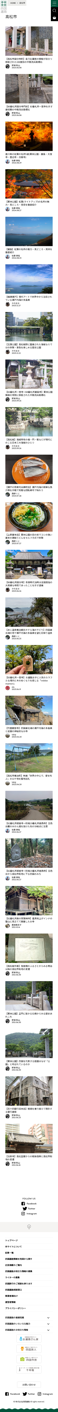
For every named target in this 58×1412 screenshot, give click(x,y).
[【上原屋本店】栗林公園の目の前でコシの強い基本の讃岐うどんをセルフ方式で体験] (29, 530)
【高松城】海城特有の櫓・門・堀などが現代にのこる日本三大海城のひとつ (28, 441)
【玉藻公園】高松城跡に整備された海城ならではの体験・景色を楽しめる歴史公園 (28, 346)
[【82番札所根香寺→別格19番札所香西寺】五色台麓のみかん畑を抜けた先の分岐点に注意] (29, 819)
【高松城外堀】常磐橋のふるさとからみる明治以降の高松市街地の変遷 (28, 967)
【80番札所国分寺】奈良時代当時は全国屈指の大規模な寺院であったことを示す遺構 (28, 584)
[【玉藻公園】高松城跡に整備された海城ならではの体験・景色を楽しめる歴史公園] (29, 340)
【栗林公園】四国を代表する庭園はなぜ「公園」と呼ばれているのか (27, 1063)
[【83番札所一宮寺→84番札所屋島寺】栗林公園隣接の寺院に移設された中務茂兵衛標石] (29, 388)
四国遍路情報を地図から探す (18, 1258)
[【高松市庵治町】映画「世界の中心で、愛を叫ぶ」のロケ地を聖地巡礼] (29, 771)
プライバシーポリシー (15, 1308)
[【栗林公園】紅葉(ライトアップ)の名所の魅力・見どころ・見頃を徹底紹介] (29, 197)
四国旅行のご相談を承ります (18, 1283)
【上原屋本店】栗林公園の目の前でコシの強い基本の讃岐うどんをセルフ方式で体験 (28, 536)
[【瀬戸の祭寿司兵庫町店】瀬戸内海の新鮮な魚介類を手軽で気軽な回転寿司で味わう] (29, 483)
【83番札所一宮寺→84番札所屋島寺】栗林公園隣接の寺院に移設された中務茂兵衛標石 (28, 393)
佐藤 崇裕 (16, 160)
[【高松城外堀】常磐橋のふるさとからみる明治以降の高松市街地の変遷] (29, 962)
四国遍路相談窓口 (13, 1289)
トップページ (11, 1240)
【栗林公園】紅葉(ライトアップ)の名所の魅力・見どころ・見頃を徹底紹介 (27, 203)
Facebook (31, 1203)
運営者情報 (10, 1302)
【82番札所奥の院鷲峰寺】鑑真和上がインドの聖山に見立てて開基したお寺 (28, 920)
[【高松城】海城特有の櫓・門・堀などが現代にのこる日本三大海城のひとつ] (29, 435)
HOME (13, 2)
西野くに (15, 493)
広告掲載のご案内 (13, 1265)
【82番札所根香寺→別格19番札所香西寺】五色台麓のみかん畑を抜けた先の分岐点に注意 (28, 825)
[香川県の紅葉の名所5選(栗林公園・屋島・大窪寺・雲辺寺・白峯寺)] (29, 150)
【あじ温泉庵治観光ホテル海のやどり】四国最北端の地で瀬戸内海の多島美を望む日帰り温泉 (28, 631)
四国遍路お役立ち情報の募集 (18, 1271)
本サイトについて (13, 1246)
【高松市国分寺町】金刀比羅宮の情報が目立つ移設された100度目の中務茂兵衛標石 (28, 60)
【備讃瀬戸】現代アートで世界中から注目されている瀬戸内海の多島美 (28, 298)
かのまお (15, 303)
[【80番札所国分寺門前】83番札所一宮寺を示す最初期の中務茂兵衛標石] (29, 102)
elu (13, 687)
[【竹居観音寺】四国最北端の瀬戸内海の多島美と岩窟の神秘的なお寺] (29, 724)
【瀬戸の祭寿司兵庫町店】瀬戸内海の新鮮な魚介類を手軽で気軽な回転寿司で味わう (28, 488)
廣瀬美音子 (16, 924)
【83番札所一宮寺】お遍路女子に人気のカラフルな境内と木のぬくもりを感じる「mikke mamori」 (28, 680)
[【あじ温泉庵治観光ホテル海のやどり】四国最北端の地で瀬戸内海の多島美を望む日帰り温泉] (29, 626)
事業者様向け (11, 1295)
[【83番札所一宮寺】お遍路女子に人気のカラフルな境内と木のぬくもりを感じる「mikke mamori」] (29, 673)
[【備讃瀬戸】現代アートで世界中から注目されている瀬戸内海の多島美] (29, 292)
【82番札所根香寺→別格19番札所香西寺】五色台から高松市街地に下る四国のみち (28, 872)
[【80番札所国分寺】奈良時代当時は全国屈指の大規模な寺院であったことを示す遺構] (29, 578)
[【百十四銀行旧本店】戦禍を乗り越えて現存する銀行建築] (29, 1104)
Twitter (31, 1208)
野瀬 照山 (16, 65)
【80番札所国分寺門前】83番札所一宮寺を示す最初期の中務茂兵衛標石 (28, 108)
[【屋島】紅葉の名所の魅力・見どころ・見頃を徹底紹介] (29, 245)
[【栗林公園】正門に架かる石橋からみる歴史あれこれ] (29, 1009)
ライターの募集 (12, 1277)
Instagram (32, 1213)
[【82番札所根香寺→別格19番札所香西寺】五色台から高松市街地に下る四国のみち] (29, 866)
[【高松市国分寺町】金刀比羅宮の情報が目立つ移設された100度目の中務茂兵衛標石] (29, 55)
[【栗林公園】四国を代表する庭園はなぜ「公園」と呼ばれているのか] (29, 1057)
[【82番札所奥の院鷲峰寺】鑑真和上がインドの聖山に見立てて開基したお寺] (29, 914)
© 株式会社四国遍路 (21, 1401)
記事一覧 (9, 1252)
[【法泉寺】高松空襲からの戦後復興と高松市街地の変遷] (29, 1152)
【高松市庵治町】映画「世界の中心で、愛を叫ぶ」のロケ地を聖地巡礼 (28, 777)
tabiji (14, 734)
